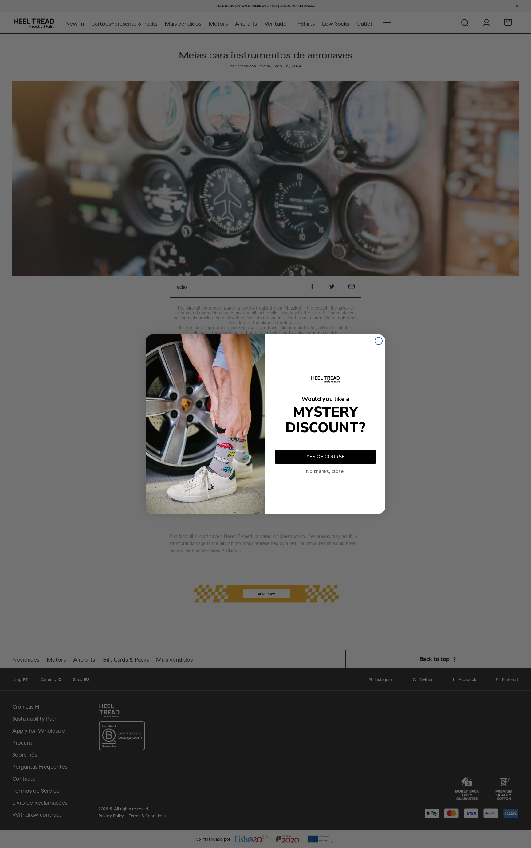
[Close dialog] (378, 341)
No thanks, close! (325, 471)
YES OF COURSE (325, 456)
